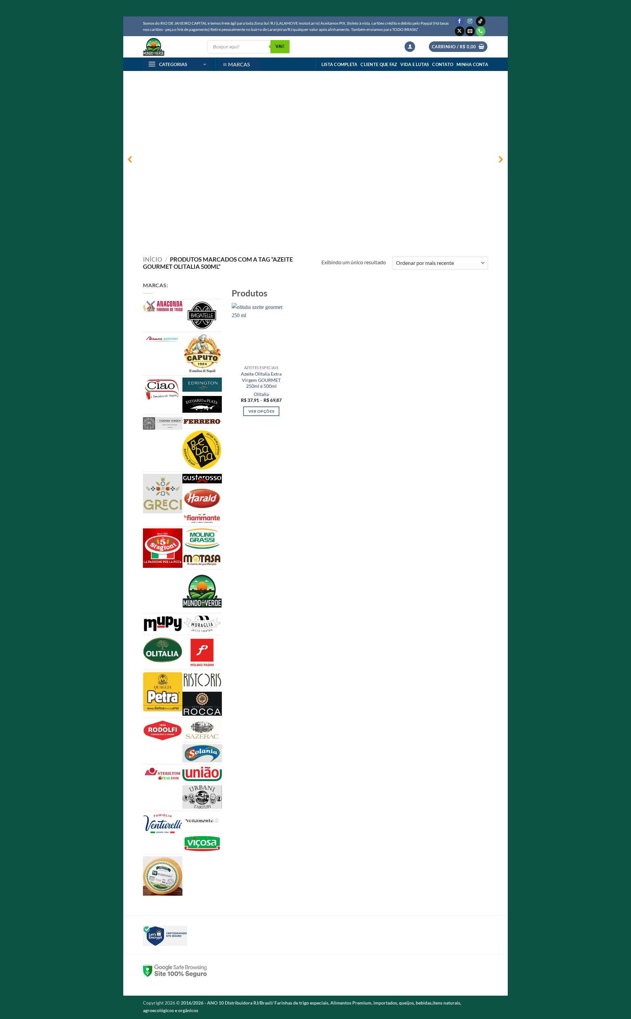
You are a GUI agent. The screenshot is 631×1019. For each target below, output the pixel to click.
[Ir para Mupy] (162, 623)
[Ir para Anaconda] (162, 306)
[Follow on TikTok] (480, 21)
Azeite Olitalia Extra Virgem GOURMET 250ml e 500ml (261, 380)
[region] (315, 159)
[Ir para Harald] (202, 498)
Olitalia (261, 394)
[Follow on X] (459, 31)
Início (152, 259)
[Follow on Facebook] (459, 21)
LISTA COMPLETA (339, 64)
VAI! (280, 46)
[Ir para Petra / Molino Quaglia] (162, 692)
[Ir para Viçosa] (202, 843)
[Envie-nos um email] (470, 31)
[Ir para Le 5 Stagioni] (162, 548)
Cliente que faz (379, 64)
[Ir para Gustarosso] (202, 478)
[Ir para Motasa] (202, 560)
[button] (410, 46)
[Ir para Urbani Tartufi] (202, 796)
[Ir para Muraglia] (202, 624)
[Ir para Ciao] (162, 389)
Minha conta (472, 64)
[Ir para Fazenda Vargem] (162, 423)
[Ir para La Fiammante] (202, 518)
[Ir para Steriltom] (162, 774)
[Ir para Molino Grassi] (202, 538)
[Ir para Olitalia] (162, 650)
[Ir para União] (202, 774)
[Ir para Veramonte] (202, 822)
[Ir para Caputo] (202, 353)
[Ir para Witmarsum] (162, 876)
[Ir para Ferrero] (202, 421)
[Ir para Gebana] (202, 449)
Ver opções (261, 411)
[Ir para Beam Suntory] (162, 339)
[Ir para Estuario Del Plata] (202, 404)
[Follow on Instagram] (470, 21)
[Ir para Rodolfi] (162, 730)
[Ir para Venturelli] (162, 823)
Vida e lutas (414, 64)
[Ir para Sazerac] (202, 730)
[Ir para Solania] (202, 753)
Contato (442, 64)
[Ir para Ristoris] (202, 679)
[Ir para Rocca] (202, 704)
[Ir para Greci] (162, 493)
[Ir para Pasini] (202, 652)
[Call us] (480, 31)
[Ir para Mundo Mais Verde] (202, 591)
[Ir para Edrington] (202, 385)
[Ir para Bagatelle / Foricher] (202, 315)
